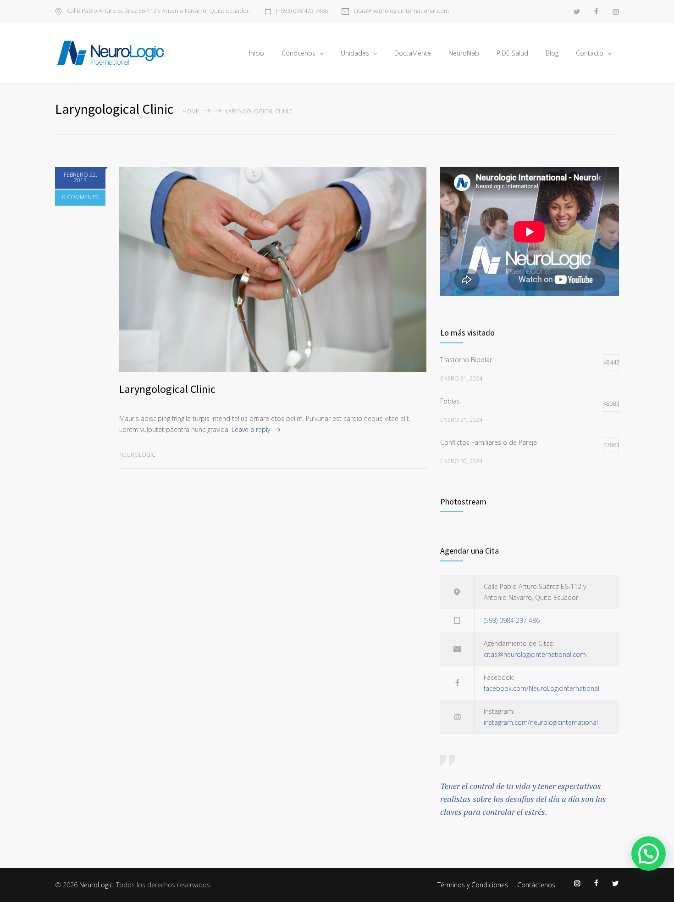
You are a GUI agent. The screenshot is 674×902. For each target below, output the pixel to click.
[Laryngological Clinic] (272, 269)
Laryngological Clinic (167, 389)
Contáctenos (536, 884)
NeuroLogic (96, 884)
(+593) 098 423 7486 (302, 11)
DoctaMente (412, 53)
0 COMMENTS (80, 197)
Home (190, 111)
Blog (552, 53)
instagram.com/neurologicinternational (541, 722)
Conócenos (298, 53)
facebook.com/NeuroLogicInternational (541, 688)
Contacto (589, 53)
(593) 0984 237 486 (512, 620)
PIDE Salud (512, 53)
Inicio (256, 53)
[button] (648, 853)
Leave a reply (251, 429)
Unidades (355, 53)
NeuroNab (463, 53)
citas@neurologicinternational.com (401, 11)
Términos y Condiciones (472, 884)
